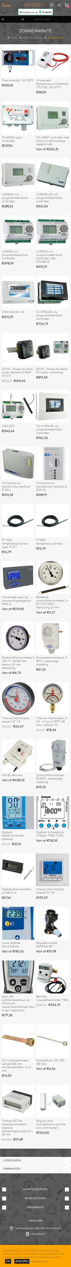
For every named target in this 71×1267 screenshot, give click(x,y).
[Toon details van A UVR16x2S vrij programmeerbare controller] (52, 292)
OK (8, 1261)
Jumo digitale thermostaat (11, 945)
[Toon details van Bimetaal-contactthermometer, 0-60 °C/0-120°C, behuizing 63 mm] (52, 577)
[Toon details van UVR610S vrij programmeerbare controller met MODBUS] (52, 231)
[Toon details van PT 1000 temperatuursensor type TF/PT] (18, 520)
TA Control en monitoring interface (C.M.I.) (16, 487)
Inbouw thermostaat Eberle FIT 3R (50, 891)
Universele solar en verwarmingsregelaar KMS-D (16, 601)
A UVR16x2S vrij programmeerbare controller (49, 315)
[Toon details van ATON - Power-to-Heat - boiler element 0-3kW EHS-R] (18, 349)
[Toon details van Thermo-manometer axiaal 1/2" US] (18, 698)
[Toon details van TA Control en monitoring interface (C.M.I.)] (18, 463)
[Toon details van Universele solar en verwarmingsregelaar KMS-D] (18, 577)
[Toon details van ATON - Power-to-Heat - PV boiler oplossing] (52, 349)
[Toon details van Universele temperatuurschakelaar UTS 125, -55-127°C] (52, 60)
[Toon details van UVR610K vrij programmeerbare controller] (18, 174)
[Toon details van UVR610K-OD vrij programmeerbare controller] (52, 174)
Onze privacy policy (39, 1261)
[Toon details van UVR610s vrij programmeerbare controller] (18, 231)
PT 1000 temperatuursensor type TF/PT (15, 544)
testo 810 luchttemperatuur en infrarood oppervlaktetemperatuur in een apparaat (18, 1003)
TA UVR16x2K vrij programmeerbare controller (49, 430)
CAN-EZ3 (8, 426)
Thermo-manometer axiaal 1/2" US (16, 720)
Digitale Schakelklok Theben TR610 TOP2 (50, 834)
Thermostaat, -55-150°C (18, 80)
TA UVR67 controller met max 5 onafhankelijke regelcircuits (52, 141)
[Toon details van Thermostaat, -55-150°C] (18, 60)
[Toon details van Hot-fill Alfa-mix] (18, 755)
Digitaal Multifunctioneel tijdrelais (13, 836)
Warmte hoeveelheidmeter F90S (52, 998)
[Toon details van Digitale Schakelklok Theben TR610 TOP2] (52, 812)
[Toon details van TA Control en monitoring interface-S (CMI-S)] (52, 463)
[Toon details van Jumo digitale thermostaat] (18, 923)
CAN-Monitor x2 (13, 312)
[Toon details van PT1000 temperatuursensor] (52, 520)
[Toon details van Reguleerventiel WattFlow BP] (52, 923)
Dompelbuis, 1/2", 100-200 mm (50, 1062)
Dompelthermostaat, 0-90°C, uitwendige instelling (52, 661)
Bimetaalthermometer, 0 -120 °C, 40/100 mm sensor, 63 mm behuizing (18, 662)
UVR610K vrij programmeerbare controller (15, 198)
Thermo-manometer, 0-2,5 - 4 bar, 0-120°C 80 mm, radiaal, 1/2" (52, 722)
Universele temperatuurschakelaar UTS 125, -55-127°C (52, 84)
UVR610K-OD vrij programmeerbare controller (49, 198)
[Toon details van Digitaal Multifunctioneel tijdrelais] (18, 812)
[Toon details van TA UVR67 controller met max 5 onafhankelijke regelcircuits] (52, 117)
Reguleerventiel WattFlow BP (46, 945)
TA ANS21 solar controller (12, 139)
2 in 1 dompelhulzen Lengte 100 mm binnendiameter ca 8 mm (16, 1065)
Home (14, 38)
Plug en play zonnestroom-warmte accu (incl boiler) (51, 1124)
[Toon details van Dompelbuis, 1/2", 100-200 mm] (52, 1040)
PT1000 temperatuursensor (49, 542)
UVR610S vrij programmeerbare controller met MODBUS (49, 256)
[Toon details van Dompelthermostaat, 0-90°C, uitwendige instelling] (52, 638)
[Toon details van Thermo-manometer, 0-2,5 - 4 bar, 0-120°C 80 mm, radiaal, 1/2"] (52, 698)
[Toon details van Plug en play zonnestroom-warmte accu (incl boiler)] (52, 1101)
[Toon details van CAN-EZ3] (18, 406)
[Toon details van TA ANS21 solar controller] (18, 117)
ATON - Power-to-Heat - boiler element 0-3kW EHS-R (18, 373)
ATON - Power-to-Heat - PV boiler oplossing (52, 371)
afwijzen (22, 1261)
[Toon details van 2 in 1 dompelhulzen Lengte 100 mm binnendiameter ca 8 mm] (18, 1040)
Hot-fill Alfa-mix (12, 775)
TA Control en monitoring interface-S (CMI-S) (51, 487)
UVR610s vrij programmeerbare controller (15, 255)
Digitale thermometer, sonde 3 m (16, 891)
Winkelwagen (66, 5)
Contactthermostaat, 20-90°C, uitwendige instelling (50, 779)
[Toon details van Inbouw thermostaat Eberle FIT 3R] (52, 869)
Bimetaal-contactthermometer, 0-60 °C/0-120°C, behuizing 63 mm (52, 602)
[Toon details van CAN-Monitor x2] (18, 292)
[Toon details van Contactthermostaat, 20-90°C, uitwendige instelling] (52, 755)
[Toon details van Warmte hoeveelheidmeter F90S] (52, 976)
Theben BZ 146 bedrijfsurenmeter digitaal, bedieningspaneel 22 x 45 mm (17, 1128)
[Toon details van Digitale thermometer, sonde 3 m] (18, 869)
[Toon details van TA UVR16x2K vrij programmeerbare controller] (52, 406)
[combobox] (48, 19)
